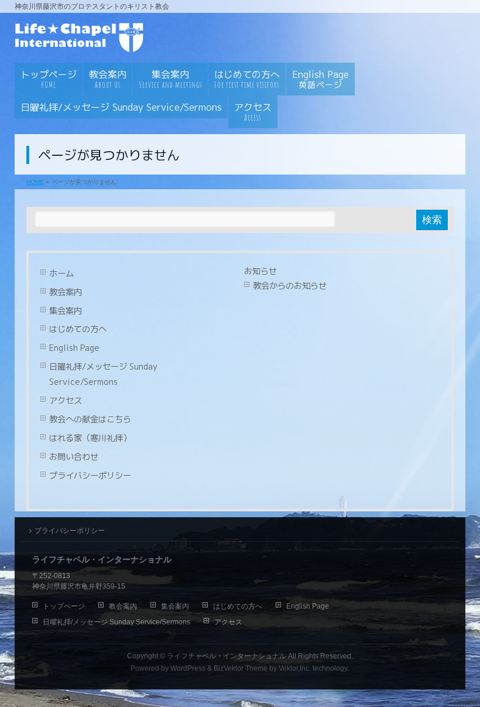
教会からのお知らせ (290, 286)
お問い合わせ (73, 457)
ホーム (61, 273)
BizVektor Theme (241, 668)
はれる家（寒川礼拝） (90, 438)
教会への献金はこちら (90, 419)
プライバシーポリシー (90, 475)
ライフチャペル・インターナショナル (226, 656)
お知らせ (260, 270)
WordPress (187, 668)
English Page (74, 348)
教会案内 (65, 292)
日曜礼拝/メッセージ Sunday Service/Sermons (103, 374)
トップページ (64, 606)
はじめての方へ (78, 329)
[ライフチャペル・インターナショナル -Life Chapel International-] (82, 40)
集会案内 (65, 311)
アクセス (65, 401)
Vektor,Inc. (295, 668)
